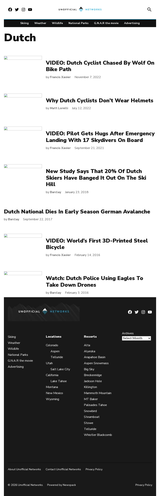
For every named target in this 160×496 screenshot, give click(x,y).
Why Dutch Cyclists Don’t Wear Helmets (99, 100)
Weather (40, 23)
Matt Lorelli (59, 108)
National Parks (78, 23)
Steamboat (92, 417)
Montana (52, 387)
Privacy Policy (94, 469)
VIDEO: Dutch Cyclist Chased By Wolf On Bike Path (100, 66)
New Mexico (54, 393)
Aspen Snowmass (96, 363)
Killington (90, 387)
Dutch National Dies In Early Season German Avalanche (77, 211)
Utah (49, 363)
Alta (87, 345)
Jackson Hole (93, 381)
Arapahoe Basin (94, 357)
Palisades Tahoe (95, 405)
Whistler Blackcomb (98, 435)
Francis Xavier (60, 77)
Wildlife (57, 23)
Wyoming (52, 399)
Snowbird (90, 411)
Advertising (132, 23)
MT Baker (91, 399)
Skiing (24, 23)
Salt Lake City (60, 369)
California (52, 375)
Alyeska (89, 351)
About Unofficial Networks (24, 469)
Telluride (57, 357)
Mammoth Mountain (97, 393)
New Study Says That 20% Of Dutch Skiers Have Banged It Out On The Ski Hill (96, 178)
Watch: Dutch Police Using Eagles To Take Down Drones (94, 282)
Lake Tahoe (59, 381)
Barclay (55, 192)
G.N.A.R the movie (106, 23)
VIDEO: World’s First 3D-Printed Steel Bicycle (97, 244)
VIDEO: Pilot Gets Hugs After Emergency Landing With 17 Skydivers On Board (100, 137)
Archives (128, 333)
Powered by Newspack (61, 485)
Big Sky (89, 369)
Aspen (55, 351)
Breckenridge (93, 375)
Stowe (88, 423)
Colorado (52, 345)
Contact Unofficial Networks (63, 469)
